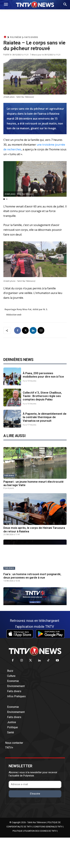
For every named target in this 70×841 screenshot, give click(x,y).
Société (7, 522)
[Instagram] (21, 660)
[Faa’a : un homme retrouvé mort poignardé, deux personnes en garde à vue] (35, 555)
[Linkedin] (33, 330)
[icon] (5, 37)
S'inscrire (35, 793)
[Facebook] (17, 330)
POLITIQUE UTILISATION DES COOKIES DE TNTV (35, 831)
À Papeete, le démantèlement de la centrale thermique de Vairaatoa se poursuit (44, 417)
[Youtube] (57, 660)
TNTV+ (9, 747)
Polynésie (15, 37)
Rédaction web (13, 314)
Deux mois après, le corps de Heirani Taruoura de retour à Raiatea (34, 529)
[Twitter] (30, 660)
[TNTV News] (35, 651)
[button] (4, 199)
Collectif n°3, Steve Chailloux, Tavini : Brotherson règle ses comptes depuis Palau (42, 396)
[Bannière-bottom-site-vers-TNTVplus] (35, 604)
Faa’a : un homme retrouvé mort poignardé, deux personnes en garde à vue (32, 575)
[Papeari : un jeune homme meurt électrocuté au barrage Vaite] (35, 463)
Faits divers (31, 37)
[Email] (41, 330)
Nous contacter (14, 742)
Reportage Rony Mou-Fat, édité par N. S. (26, 309)
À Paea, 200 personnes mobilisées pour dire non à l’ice (43, 374)
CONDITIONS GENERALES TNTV (48, 827)
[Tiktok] (48, 660)
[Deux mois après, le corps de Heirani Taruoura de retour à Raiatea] (35, 509)
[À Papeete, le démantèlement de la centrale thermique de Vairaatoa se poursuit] (12, 418)
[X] (25, 330)
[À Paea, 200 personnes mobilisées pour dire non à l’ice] (12, 376)
